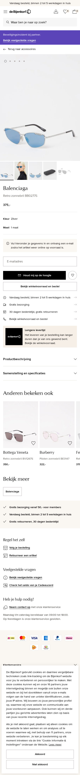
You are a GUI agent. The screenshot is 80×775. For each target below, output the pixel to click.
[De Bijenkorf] (20, 11)
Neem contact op (19, 607)
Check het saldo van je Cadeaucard (31, 585)
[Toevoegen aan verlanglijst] (72, 275)
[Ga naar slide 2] (10, 61)
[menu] (5, 12)
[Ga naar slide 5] (24, 61)
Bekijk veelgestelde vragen (19, 40)
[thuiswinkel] (46, 649)
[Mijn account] (56, 11)
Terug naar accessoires (22, 49)
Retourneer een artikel (23, 555)
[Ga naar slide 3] (14, 61)
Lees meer (55, 744)
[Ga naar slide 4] (19, 61)
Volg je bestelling (19, 547)
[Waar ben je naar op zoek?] (8, 22)
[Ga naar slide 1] (5, 61)
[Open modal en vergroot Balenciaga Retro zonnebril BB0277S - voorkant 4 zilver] (40, 107)
